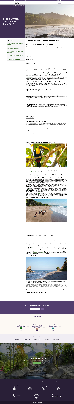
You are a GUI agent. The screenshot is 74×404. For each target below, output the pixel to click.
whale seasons (37, 127)
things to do (53, 167)
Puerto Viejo (45, 186)
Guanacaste (49, 73)
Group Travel (14, 389)
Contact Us (57, 389)
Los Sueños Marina (34, 252)
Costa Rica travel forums (43, 289)
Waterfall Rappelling (44, 386)
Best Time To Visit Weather (18, 5)
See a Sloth (43, 387)
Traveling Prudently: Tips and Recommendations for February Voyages (14, 57)
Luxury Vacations (15, 386)
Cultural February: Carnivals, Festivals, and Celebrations (15, 55)
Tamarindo (29, 189)
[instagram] (57, 396)
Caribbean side (29, 77)
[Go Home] (16, 3)
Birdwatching (43, 388)
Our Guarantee (58, 387)
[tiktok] (60, 396)
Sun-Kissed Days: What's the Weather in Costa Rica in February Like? (15, 44)
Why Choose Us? (58, 386)
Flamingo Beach (30, 389)
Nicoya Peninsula (39, 240)
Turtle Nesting (43, 389)
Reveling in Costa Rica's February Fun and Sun (13, 59)
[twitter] (55, 396)
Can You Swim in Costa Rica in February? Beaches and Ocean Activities (15, 52)
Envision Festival (33, 247)
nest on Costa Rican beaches (57, 132)
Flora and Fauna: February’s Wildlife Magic (13, 48)
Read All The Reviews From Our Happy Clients (37, 318)
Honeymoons (14, 387)
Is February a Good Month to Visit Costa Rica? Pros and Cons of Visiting (15, 46)
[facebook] (52, 396)
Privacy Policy (58, 388)
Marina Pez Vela (43, 252)
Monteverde (29, 386)
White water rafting (33, 171)
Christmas (14, 388)
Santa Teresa (30, 388)
